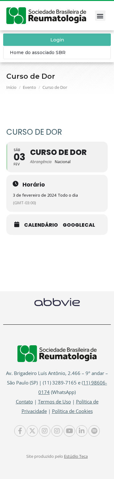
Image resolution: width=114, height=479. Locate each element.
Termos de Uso (54, 401)
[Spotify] (94, 431)
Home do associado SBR (38, 52)
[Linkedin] (81, 431)
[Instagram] (44, 431)
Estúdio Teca (76, 456)
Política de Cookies (72, 411)
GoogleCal (79, 225)
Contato (24, 401)
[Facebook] (20, 431)
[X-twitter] (32, 431)
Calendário (41, 225)
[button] (100, 15)
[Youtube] (69, 431)
